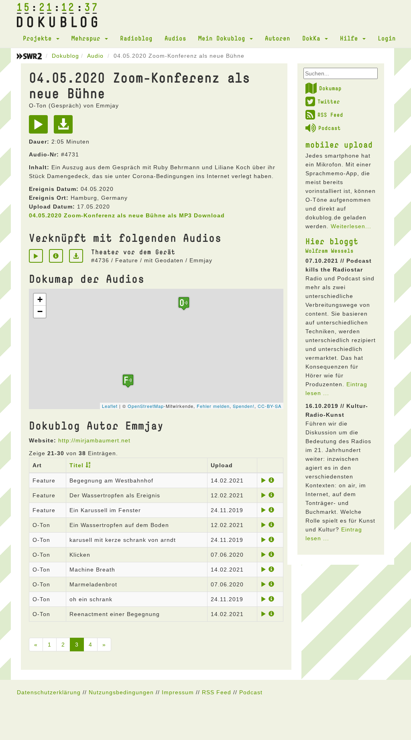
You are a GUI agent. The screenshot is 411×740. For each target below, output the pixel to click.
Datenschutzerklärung (49, 692)
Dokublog (65, 56)
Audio (95, 56)
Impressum (178, 692)
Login (387, 38)
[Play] (40, 127)
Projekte (39, 38)
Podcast (329, 128)
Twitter (328, 101)
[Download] (65, 127)
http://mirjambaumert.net (94, 440)
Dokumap (330, 88)
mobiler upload (339, 144)
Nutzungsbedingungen (121, 692)
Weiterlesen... (351, 226)
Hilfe (351, 38)
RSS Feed (330, 115)
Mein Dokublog (223, 38)
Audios (175, 38)
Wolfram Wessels (329, 250)
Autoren (277, 38)
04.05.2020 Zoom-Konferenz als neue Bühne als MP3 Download (127, 215)
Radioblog (136, 38)
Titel (76, 465)
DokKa (313, 38)
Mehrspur (87, 38)
